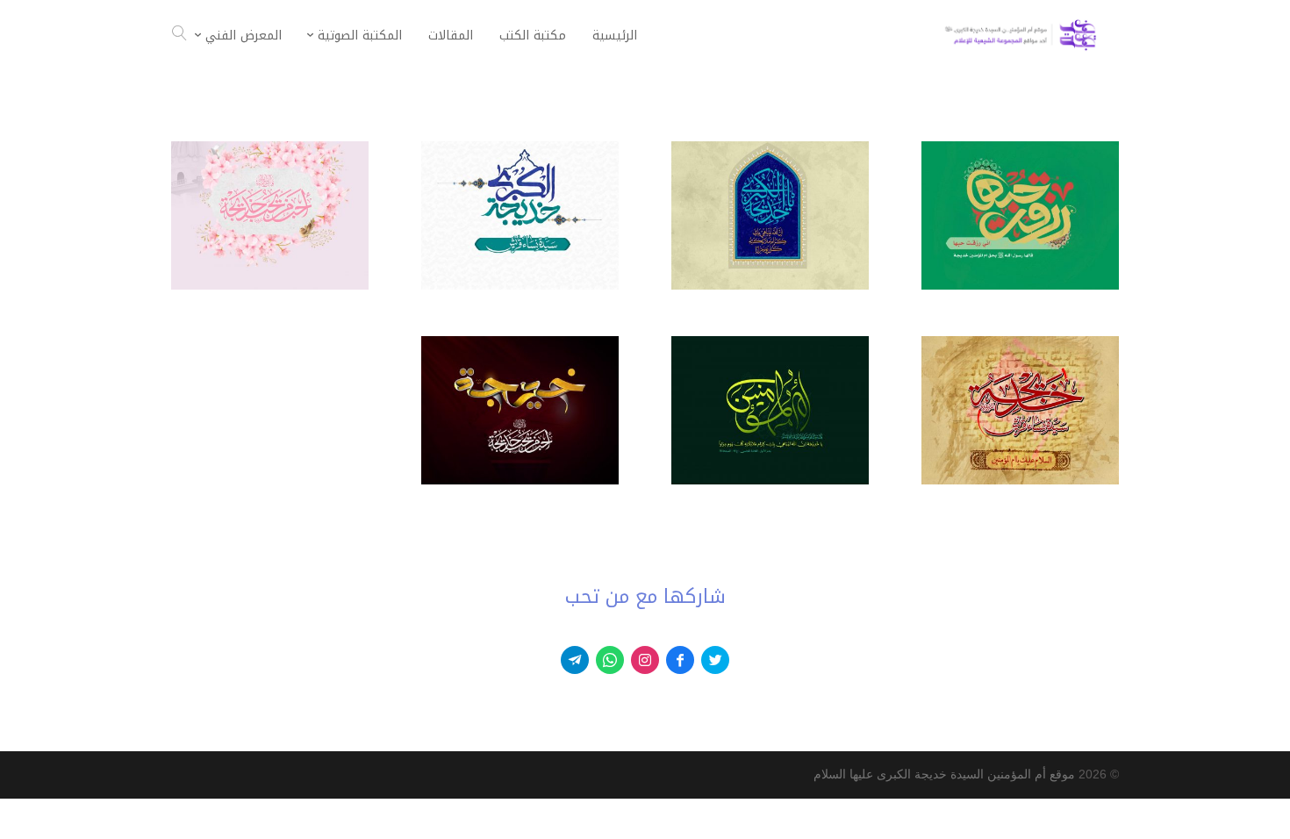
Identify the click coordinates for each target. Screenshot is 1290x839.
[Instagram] (645, 660)
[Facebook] (680, 660)
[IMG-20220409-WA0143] (1020, 285)
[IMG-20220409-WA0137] (520, 480)
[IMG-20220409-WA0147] (770, 285)
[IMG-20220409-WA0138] (520, 285)
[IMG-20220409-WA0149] (270, 285)
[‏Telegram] (575, 660)
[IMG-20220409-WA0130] (770, 480)
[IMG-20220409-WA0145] (1020, 480)
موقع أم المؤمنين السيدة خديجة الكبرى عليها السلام (944, 774)
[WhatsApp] (610, 660)
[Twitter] (715, 660)
